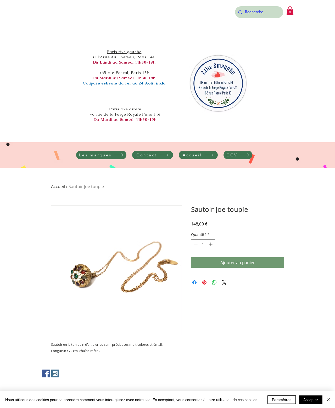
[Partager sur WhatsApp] (214, 282)
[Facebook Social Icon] (46, 373)
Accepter (310, 399)
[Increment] (211, 244)
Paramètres (281, 399)
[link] (290, 10)
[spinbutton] (203, 244)
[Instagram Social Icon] (55, 373)
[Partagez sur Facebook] (194, 282)
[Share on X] (224, 282)
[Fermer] (329, 399)
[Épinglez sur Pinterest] (204, 282)
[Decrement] (195, 244)
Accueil (58, 186)
